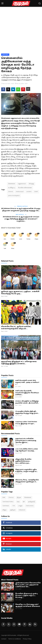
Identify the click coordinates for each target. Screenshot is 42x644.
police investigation (14, 195)
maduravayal (19, 191)
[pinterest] (24, 624)
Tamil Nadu (5, 506)
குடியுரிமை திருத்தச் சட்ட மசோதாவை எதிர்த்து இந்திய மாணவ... (19, 363)
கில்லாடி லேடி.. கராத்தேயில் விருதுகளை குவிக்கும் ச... (27, 481)
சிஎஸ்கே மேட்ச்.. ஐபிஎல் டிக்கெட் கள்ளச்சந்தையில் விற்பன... (16, 328)
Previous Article (22, 206)
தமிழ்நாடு (31, 502)
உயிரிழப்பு (11, 188)
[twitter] (8, 624)
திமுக (19, 497)
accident (28, 191)
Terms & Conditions (14, 639)
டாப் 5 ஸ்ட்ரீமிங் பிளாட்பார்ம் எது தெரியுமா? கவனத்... (26, 450)
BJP (24, 502)
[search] (39, 3)
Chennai (11, 497)
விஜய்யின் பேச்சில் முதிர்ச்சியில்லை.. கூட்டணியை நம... (23, 461)
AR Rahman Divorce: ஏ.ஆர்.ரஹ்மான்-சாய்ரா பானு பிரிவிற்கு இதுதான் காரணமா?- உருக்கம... (21, 219)
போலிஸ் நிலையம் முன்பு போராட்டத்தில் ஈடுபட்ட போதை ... (26, 595)
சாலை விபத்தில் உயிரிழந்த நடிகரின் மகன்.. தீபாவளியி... (27, 402)
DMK (3, 497)
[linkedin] (30, 624)
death (36, 191)
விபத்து (31, 184)
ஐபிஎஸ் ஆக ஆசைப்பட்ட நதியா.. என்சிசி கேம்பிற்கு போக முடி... (20, 293)
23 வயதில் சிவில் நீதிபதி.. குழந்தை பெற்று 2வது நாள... (27, 412)
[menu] (2, 3)
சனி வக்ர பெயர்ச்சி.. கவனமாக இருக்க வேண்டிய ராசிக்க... (27, 393)
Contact (3, 639)
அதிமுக (12, 510)
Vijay (18, 502)
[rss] (35, 624)
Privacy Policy (27, 639)
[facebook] (3, 624)
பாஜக (20, 506)
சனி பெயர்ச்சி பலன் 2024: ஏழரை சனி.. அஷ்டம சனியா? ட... (27, 382)
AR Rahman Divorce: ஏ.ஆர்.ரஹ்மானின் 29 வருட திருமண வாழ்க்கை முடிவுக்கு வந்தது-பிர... (21, 210)
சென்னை (11, 184)
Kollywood (22, 510)
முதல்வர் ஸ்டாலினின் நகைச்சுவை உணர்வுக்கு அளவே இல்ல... (25, 440)
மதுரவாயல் (22, 184)
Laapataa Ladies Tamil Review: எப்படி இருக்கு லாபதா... (26, 423)
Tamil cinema (29, 506)
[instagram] (14, 624)
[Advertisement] (21, 32)
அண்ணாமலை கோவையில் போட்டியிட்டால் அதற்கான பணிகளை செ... (28, 585)
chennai (10, 191)
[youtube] (19, 624)
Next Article (20, 214)
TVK (13, 506)
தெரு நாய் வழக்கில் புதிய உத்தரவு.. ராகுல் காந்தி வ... (26, 470)
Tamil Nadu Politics (7, 502)
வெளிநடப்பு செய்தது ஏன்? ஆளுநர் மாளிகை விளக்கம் (27, 605)
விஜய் (4, 510)
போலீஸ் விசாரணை (25, 188)
